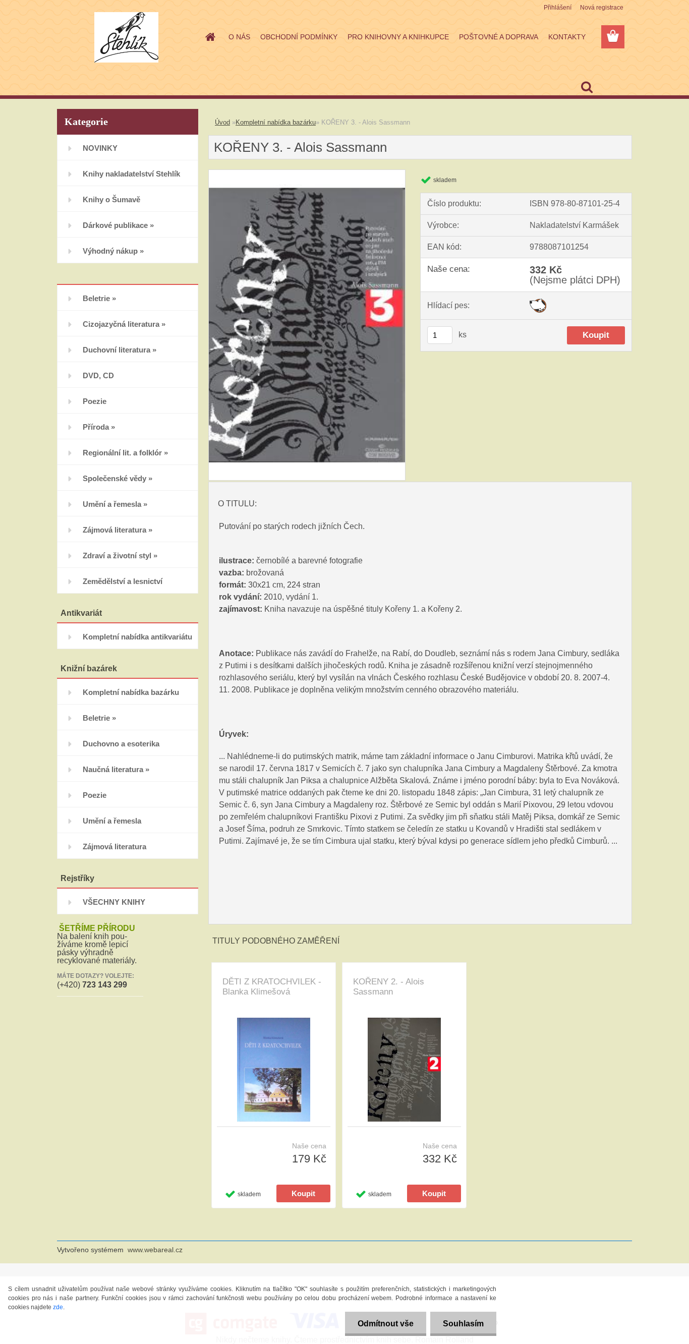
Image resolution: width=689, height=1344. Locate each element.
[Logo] (126, 37)
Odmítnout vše (386, 1323)
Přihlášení (557, 7)
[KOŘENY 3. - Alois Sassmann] (307, 173)
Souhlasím (463, 1323)
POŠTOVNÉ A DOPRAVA (498, 37)
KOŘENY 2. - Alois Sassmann (388, 987)
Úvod (222, 122)
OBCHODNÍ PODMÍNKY (298, 37)
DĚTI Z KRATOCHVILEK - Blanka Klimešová (271, 987)
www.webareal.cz (155, 1250)
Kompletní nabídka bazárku (276, 122)
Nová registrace (601, 7)
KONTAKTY (567, 37)
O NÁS (239, 37)
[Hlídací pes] (538, 302)
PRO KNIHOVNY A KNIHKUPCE (398, 37)
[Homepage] (209, 36)
